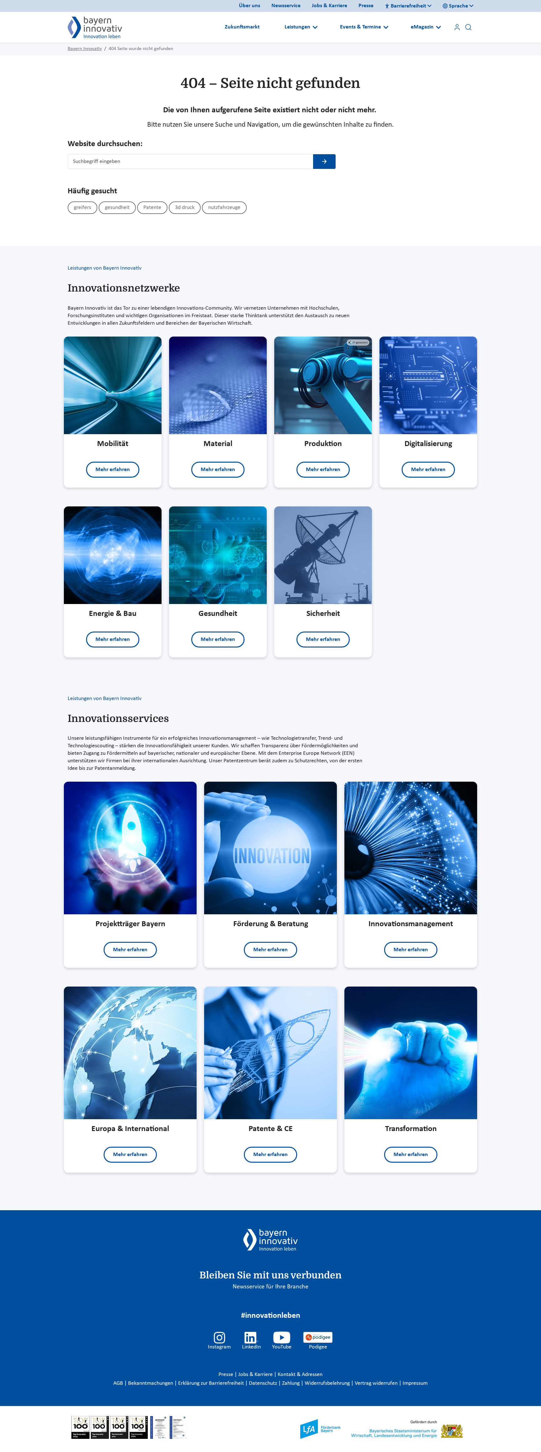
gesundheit (117, 208)
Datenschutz (263, 1383)
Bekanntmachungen (151, 1383)
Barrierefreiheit (408, 6)
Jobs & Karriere (329, 6)
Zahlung (291, 1383)
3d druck (184, 208)
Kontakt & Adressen (300, 1375)
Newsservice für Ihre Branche (270, 1287)
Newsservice (286, 6)
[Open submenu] (315, 27)
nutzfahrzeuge (224, 208)
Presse (366, 6)
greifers (82, 208)
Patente (152, 208)
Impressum (415, 1383)
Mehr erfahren (112, 470)
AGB (118, 1383)
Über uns (249, 6)
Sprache (458, 6)
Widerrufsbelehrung (328, 1383)
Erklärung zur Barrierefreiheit (211, 1383)
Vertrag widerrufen (377, 1383)
